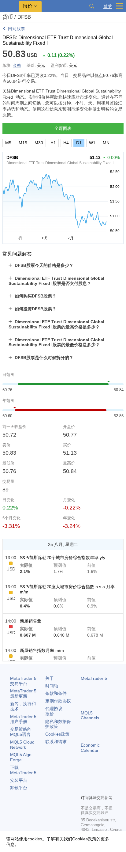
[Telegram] (94, 779)
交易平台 (23, 681)
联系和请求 (56, 741)
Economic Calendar (90, 748)
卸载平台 (18, 787)
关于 (49, 678)
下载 (23, 770)
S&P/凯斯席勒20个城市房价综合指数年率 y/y (62, 557)
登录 (107, 6)
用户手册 (23, 719)
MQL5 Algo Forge (20, 757)
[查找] (91, 6)
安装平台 (18, 780)
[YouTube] (84, 789)
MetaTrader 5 (94, 678)
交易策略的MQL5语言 (20, 732)
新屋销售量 (30, 621)
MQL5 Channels (90, 715)
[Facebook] (84, 779)
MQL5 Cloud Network (22, 745)
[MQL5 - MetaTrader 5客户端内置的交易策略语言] (9, 6)
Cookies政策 (57, 734)
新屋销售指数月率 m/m (42, 650)
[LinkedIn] (94, 789)
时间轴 (51, 685)
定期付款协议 (58, 701)
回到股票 (16, 28)
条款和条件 (56, 693)
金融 (17, 65)
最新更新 (23, 693)
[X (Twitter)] (104, 779)
